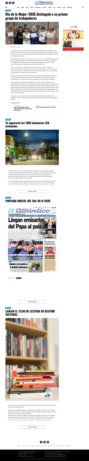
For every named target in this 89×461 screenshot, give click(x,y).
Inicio (18, 7)
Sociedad (50, 7)
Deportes (44, 7)
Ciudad (31, 7)
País (54, 7)
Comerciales (69, 7)
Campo (27, 7)
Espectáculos (38, 7)
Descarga (19, 278)
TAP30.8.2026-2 (11, 278)
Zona (64, 7)
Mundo (22, 7)
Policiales (59, 7)
